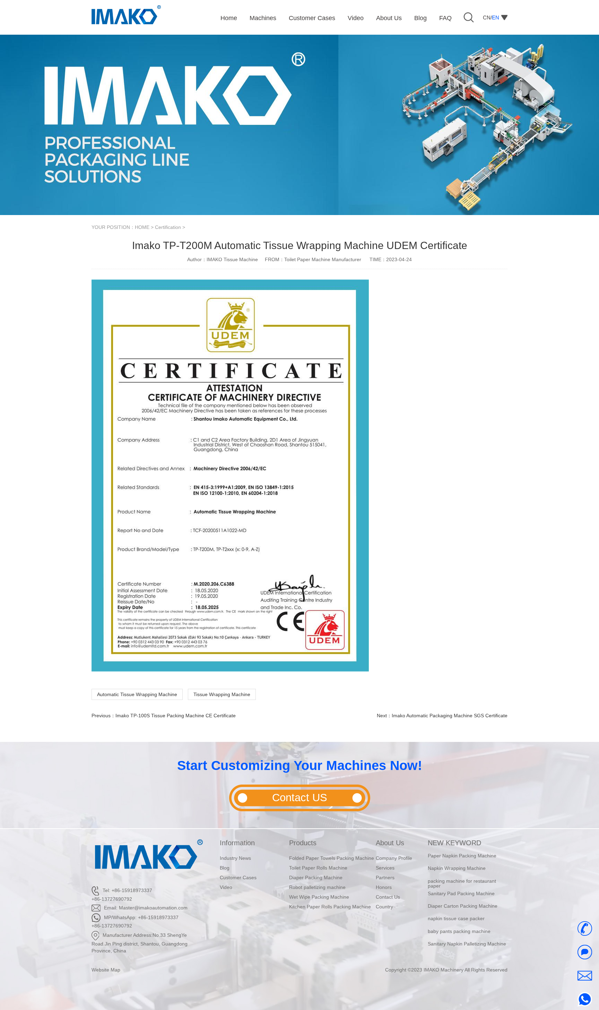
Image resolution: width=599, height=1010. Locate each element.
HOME (142, 227)
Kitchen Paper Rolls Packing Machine (330, 906)
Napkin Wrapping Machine (457, 863)
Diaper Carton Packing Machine (462, 901)
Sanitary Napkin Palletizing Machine (467, 939)
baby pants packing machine (459, 926)
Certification (168, 227)
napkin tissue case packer (456, 913)
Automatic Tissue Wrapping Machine (137, 694)
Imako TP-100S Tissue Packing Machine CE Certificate (175, 715)
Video (226, 887)
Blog (224, 868)
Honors (384, 887)
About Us (390, 843)
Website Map (106, 970)
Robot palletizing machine (317, 887)
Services (385, 868)
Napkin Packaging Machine (457, 951)
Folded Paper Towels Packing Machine (331, 858)
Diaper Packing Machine (315, 877)
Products (302, 843)
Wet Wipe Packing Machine (319, 897)
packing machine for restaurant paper (462, 879)
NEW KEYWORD (454, 843)
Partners (385, 877)
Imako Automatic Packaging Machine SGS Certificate (449, 715)
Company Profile (394, 858)
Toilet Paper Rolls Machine (318, 868)
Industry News (235, 858)
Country (384, 906)
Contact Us (388, 897)
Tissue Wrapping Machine (221, 694)
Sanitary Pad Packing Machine (461, 889)
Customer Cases (238, 877)
